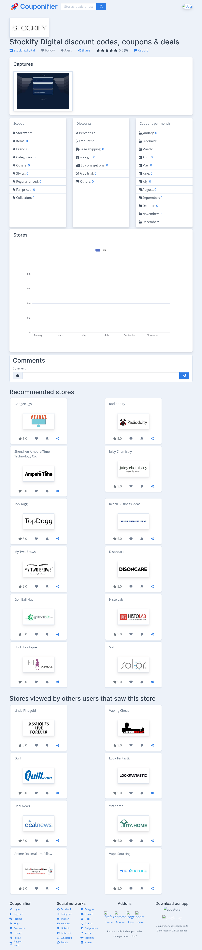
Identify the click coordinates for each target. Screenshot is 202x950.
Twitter (65, 918)
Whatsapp (66, 937)
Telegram (90, 909)
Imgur (88, 933)
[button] (187, 6)
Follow (49, 50)
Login (17, 909)
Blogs (17, 923)
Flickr (87, 918)
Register (18, 914)
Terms (17, 937)
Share (85, 50)
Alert (68, 50)
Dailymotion (91, 928)
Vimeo (88, 942)
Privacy (18, 933)
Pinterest (66, 933)
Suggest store (17, 943)
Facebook (66, 909)
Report (142, 50)
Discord (89, 914)
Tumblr (89, 923)
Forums (18, 918)
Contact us (19, 928)
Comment (19, 368)
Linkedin (65, 928)
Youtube (65, 923)
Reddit (64, 942)
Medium (89, 937)
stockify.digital (24, 50)
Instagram (66, 914)
